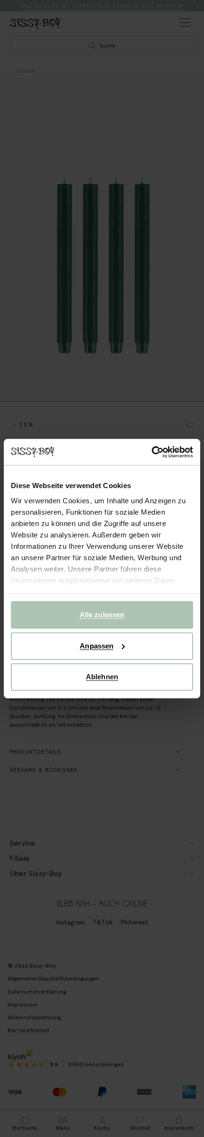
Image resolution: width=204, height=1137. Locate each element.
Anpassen (96, 646)
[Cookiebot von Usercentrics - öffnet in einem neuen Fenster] (151, 452)
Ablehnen (102, 677)
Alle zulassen (102, 614)
